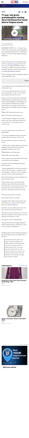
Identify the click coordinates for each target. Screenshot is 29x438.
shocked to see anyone (13, 63)
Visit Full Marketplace (23, 265)
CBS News (15, 204)
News (3, 11)
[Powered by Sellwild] (25, 344)
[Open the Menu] (2, 2)
